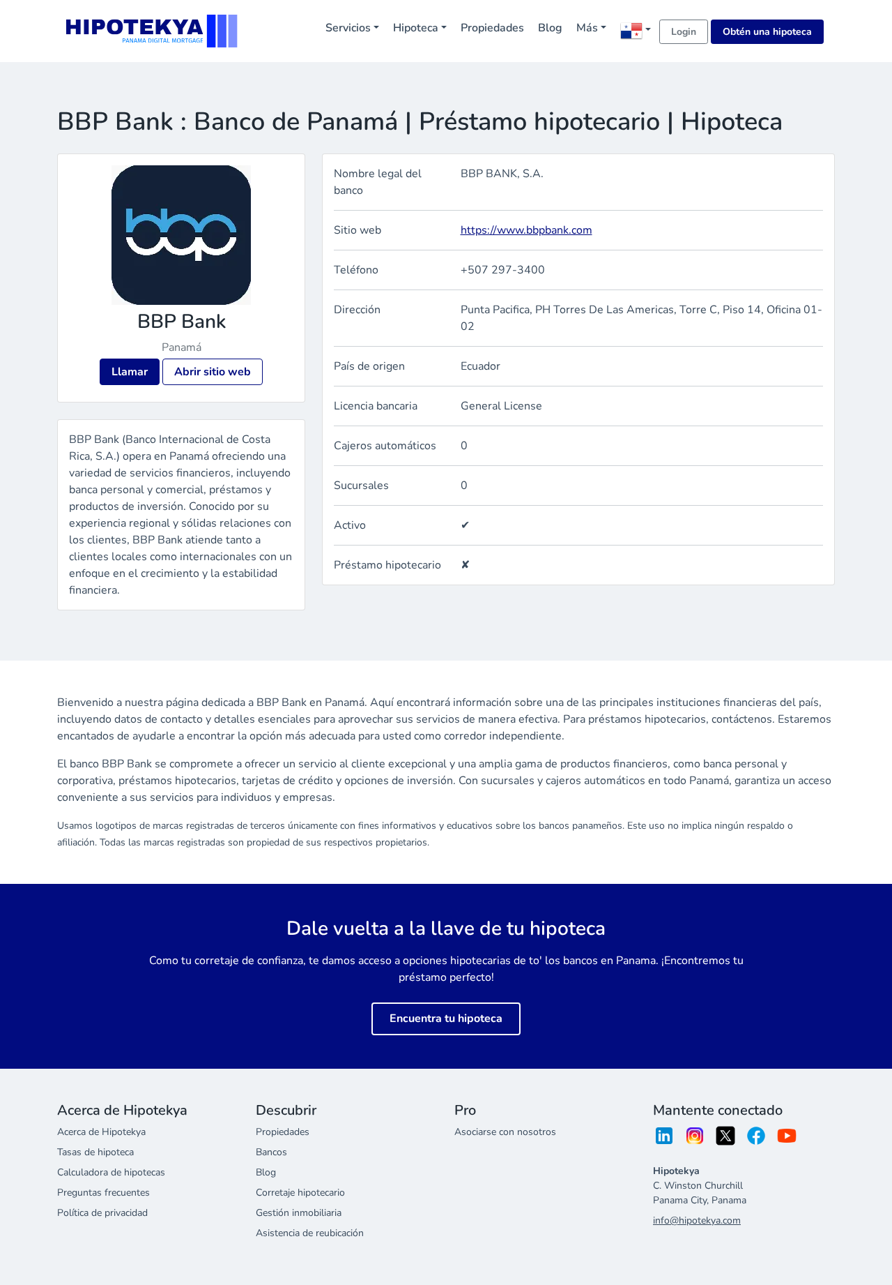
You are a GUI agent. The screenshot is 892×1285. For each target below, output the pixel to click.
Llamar (130, 372)
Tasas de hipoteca (95, 1152)
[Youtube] (787, 1140)
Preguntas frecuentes (103, 1192)
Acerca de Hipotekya (101, 1132)
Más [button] (587, 28)
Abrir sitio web (212, 372)
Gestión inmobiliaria (298, 1212)
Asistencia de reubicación (310, 1233)
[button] (635, 30)
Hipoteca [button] (415, 28)
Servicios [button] (348, 28)
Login (683, 31)
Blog (550, 28)
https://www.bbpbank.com (526, 230)
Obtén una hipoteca (767, 31)
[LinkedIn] (664, 1140)
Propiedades (492, 28)
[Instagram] (695, 1140)
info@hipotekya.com (697, 1220)
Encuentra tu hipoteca (446, 1018)
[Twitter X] (725, 1140)
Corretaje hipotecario (300, 1192)
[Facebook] (756, 1140)
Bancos (271, 1152)
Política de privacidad (102, 1212)
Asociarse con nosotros (505, 1132)
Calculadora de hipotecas (111, 1172)
